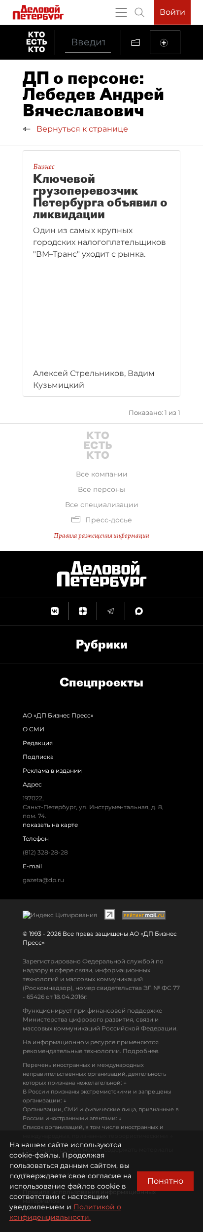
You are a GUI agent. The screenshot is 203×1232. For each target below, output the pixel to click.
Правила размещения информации (101, 535)
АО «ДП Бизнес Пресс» (58, 715)
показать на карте (50, 824)
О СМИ (33, 729)
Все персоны (101, 489)
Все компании (102, 474)
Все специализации (101, 504)
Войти (172, 12)
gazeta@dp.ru (43, 880)
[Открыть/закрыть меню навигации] (121, 12)
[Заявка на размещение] (165, 42)
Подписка (38, 756)
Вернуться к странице (81, 129)
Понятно (165, 1181)
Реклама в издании (52, 770)
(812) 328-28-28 (45, 852)
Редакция (38, 743)
